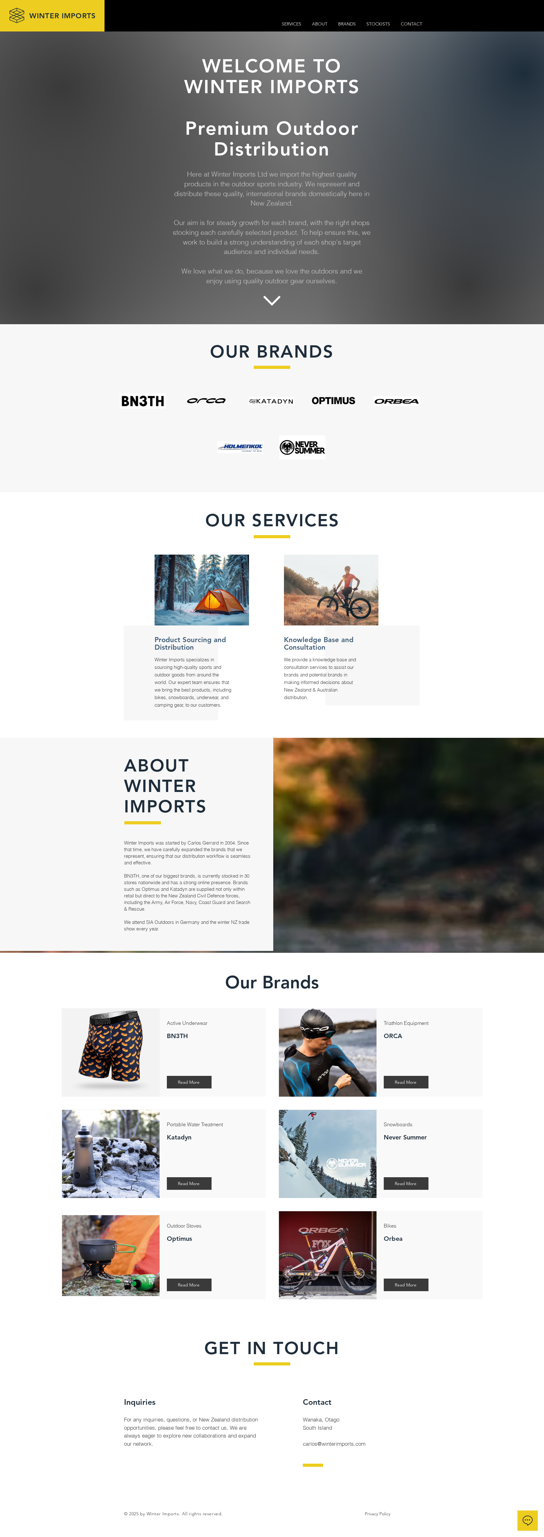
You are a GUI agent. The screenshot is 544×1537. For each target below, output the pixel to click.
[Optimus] (333, 403)
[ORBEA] (396, 401)
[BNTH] (143, 401)
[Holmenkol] (240, 447)
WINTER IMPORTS (62, 15)
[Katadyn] (271, 401)
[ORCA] (206, 401)
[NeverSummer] (302, 447)
